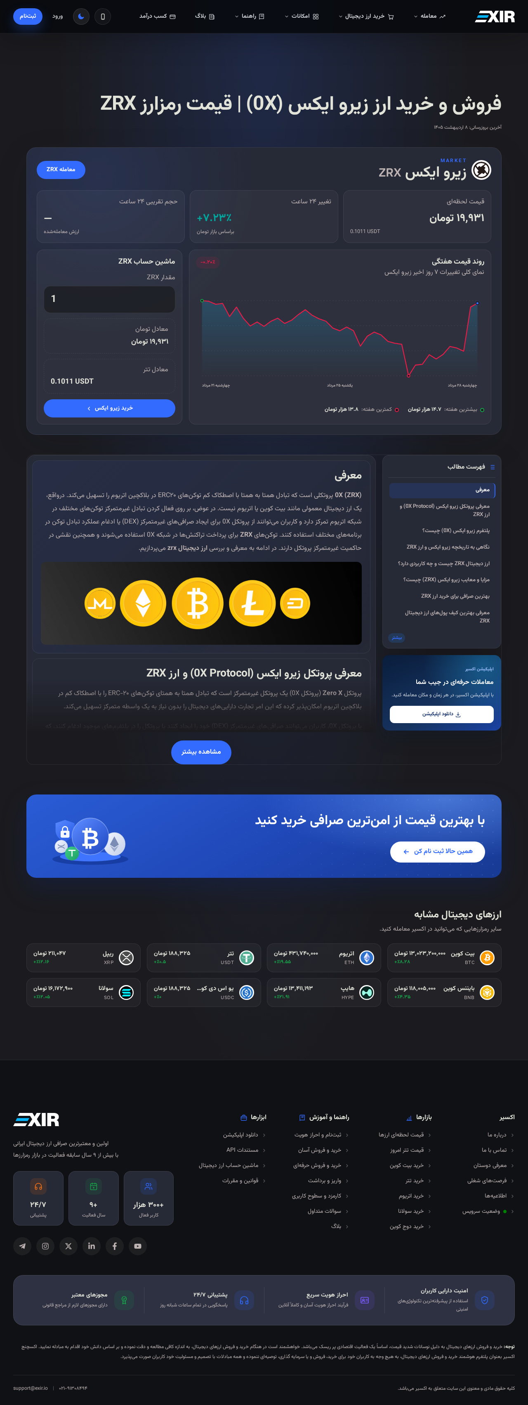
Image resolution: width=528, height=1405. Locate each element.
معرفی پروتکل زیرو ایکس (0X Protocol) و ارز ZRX (445, 510)
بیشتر (397, 637)
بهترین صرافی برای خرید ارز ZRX (455, 596)
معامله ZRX (61, 169)
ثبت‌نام (28, 16)
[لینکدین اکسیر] (91, 1246)
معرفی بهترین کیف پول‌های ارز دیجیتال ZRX (447, 617)
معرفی (483, 490)
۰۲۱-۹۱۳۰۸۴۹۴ (73, 1388)
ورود (57, 16)
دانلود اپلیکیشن (437, 714)
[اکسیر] (495, 16)
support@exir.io (30, 1388)
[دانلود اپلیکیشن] (102, 16)
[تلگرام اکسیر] (22, 1246)
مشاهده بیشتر (201, 752)
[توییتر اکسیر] (68, 1246)
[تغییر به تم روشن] (81, 16)
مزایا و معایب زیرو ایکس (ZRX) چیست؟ (446, 580)
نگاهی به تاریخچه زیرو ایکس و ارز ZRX (448, 547)
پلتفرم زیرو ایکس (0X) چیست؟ (456, 531)
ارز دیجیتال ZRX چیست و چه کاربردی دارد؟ (444, 564)
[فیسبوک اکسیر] (115, 1246)
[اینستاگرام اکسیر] (45, 1246)
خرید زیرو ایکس (114, 408)
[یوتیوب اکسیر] (138, 1246)
